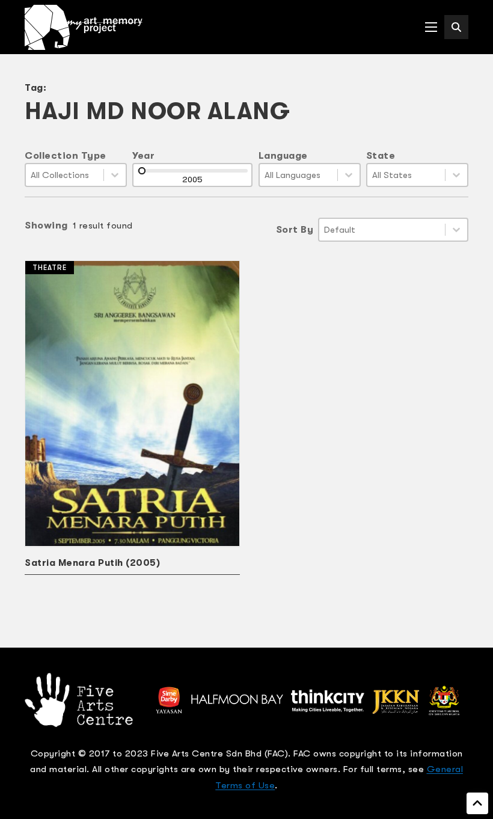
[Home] (83, 27)
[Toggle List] (115, 175)
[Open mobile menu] (431, 27)
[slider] (141, 170)
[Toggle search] (456, 27)
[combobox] (64, 175)
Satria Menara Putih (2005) (92, 562)
